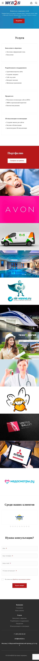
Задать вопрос (19, 585)
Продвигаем (9, 96)
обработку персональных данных (21, 579)
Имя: (5, 548)
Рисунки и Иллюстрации (13, 125)
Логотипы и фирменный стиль (15, 52)
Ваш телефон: (8, 556)
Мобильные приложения (13, 83)
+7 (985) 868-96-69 (19, 634)
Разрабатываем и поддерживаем (16, 68)
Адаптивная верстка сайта (14, 71)
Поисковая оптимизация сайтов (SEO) (18, 100)
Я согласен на (17, 579)
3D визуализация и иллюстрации (16, 118)
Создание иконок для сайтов (15, 122)
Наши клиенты (19, 610)
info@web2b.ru (19, 638)
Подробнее (19, 20)
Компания (19, 605)
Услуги (19, 615)
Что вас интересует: (10, 571)
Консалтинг (10, 54)
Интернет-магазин (12, 80)
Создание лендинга (12, 74)
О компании (19, 608)
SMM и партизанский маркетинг (16, 102)
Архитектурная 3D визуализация (16, 128)
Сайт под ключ (11, 77)
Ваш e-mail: (7, 563)
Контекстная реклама (13, 105)
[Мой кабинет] (31, 3)
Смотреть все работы (17, 160)
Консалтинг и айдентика (13, 48)
